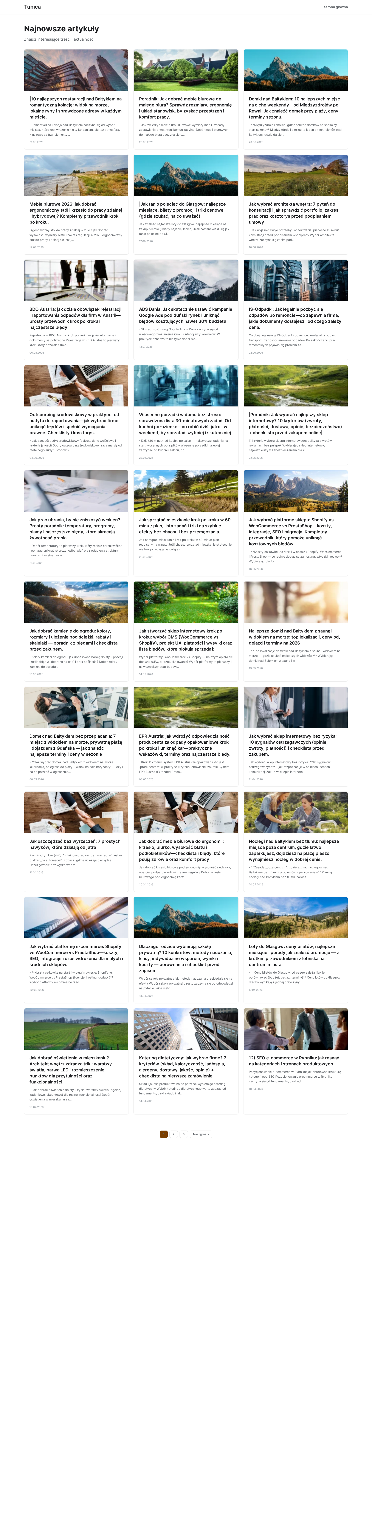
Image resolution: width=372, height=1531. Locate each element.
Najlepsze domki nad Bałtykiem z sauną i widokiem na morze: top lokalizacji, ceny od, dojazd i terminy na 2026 (294, 637)
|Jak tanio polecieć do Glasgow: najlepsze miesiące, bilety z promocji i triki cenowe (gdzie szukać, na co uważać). (182, 210)
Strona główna (336, 7)
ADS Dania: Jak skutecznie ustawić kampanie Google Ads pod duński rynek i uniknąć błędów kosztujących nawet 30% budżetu (185, 315)
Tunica (32, 7)
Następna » (201, 1134)
